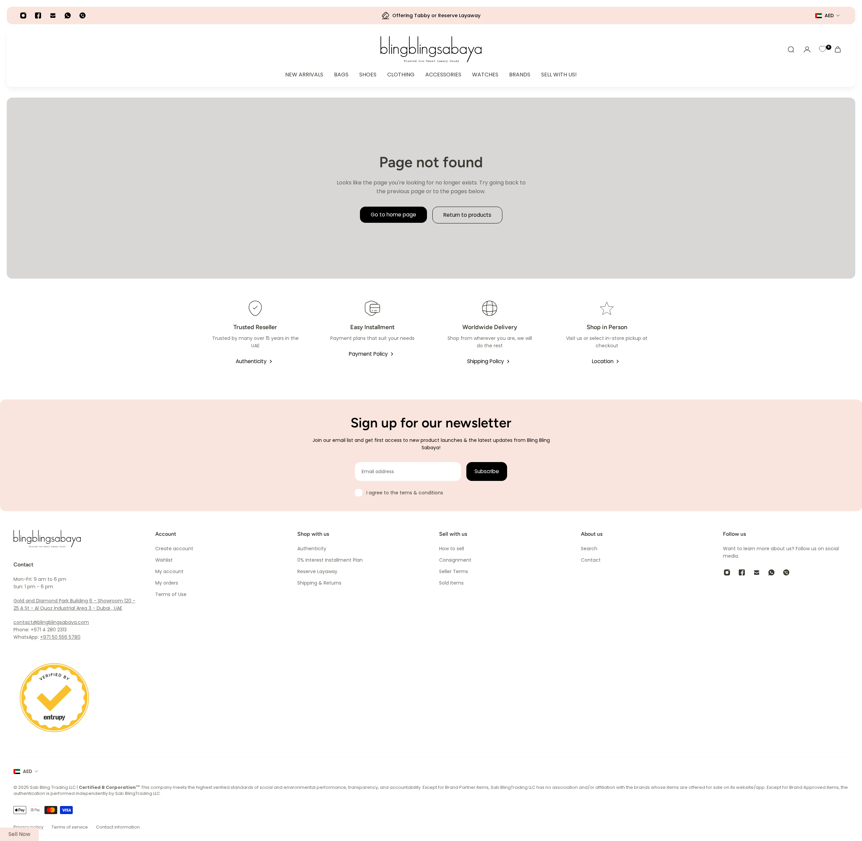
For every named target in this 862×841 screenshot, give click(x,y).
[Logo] (431, 49)
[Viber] (82, 15)
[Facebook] (38, 15)
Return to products (467, 214)
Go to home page (393, 214)
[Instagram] (23, 15)
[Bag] (838, 49)
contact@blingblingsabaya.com (51, 622)
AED (27, 771)
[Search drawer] (791, 49)
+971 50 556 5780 (60, 637)
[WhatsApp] (67, 15)
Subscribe (486, 471)
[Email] (52, 15)
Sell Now (19, 834)
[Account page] (807, 49)
